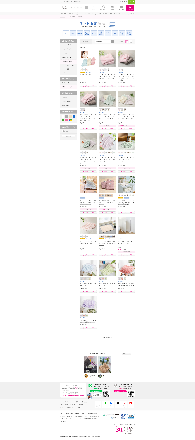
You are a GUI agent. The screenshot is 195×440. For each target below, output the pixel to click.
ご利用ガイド (64, 402)
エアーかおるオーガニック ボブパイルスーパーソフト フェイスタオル (107, 159)
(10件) (126, 125)
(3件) (107, 209)
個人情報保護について (95, 416)
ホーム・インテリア (67, 49)
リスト (130, 41)
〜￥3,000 (64, 97)
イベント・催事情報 (66, 407)
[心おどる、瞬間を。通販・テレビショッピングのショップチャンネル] (64, 7)
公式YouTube (130, 406)
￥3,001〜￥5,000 (66, 101)
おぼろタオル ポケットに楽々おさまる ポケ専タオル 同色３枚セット (107, 202)
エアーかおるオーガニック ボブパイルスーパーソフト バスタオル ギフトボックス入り (107, 76)
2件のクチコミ (126, 251)
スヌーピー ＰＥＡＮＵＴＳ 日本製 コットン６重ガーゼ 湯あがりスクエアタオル (88, 202)
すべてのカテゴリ (66, 45)
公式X (118, 406)
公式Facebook (111, 406)
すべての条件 (65, 82)
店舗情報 (81, 404)
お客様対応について (66, 418)
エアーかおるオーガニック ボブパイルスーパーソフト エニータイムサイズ (126, 159)
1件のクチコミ (107, 125)
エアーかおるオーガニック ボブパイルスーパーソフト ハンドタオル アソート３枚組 (107, 116)
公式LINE (105, 406)
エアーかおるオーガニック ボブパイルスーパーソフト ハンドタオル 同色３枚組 (126, 202)
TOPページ (62, 17)
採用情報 (63, 421)
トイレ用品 (66, 69)
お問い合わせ (84, 402)
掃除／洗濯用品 (66, 57)
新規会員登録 (77, 1)
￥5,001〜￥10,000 (66, 105)
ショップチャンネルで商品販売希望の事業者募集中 (86, 418)
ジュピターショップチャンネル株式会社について (73, 413)
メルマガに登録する (98, 406)
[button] (131, 416)
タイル (126, 41)
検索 (69, 136)
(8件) (88, 168)
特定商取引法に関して (66, 416)
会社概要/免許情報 (92, 413)
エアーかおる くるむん (86, 74)
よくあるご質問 (74, 402)
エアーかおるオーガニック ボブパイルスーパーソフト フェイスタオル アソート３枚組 (126, 116)
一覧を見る (126, 353)
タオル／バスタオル (68, 65)
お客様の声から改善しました (68, 404)
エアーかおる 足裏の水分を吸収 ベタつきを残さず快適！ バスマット (107, 243)
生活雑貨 (64, 53)
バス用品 (65, 72)
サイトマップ (77, 407)
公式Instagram (124, 406)
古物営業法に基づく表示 (81, 416)
